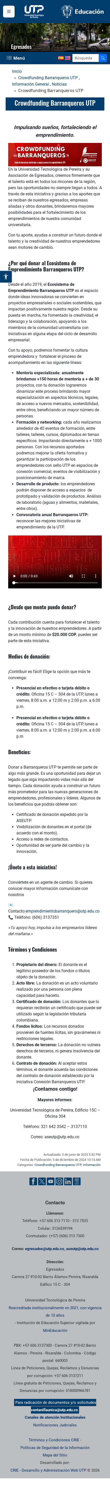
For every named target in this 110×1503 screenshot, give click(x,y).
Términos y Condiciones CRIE (54, 1440)
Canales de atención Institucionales (55, 1417)
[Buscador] (103, 58)
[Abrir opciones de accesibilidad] (6, 276)
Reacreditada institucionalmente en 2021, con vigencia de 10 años (55, 1312)
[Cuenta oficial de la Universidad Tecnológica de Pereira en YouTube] (50, 1181)
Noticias (59, 84)
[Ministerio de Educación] (82, 11)
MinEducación (55, 1330)
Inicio (17, 71)
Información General (30, 84)
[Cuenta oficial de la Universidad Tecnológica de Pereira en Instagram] (59, 1181)
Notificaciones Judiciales (55, 1425)
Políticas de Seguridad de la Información (55, 1447)
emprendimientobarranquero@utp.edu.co (63, 911)
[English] (67, 58)
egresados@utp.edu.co (44, 1248)
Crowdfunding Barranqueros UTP (48, 77)
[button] (102, 30)
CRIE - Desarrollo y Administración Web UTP (48, 1470)
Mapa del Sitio (55, 1455)
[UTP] (35, 11)
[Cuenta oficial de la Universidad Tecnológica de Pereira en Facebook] (33, 1181)
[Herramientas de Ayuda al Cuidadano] (77, 1181)
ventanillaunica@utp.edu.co (54, 1410)
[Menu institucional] (9, 11)
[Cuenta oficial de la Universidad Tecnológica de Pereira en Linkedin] (68, 1181)
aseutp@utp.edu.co (82, 1248)
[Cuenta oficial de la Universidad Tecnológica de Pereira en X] (42, 1181)
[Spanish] (61, 58)
